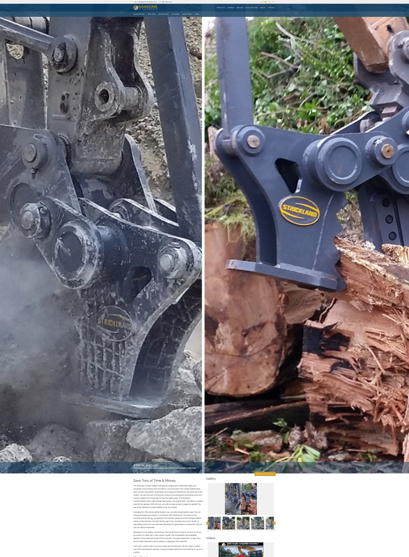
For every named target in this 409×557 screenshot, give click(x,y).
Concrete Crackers (142, 468)
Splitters (191, 468)
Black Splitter (252, 8)
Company (230, 8)
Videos (262, 8)
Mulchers (175, 14)
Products (221, 8)
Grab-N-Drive (164, 14)
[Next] (274, 523)
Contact (271, 8)
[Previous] (207, 523)
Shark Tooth (187, 14)
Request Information (265, 474)
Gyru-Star (151, 14)
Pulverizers (180, 468)
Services (240, 8)
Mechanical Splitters (163, 468)
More (197, 14)
